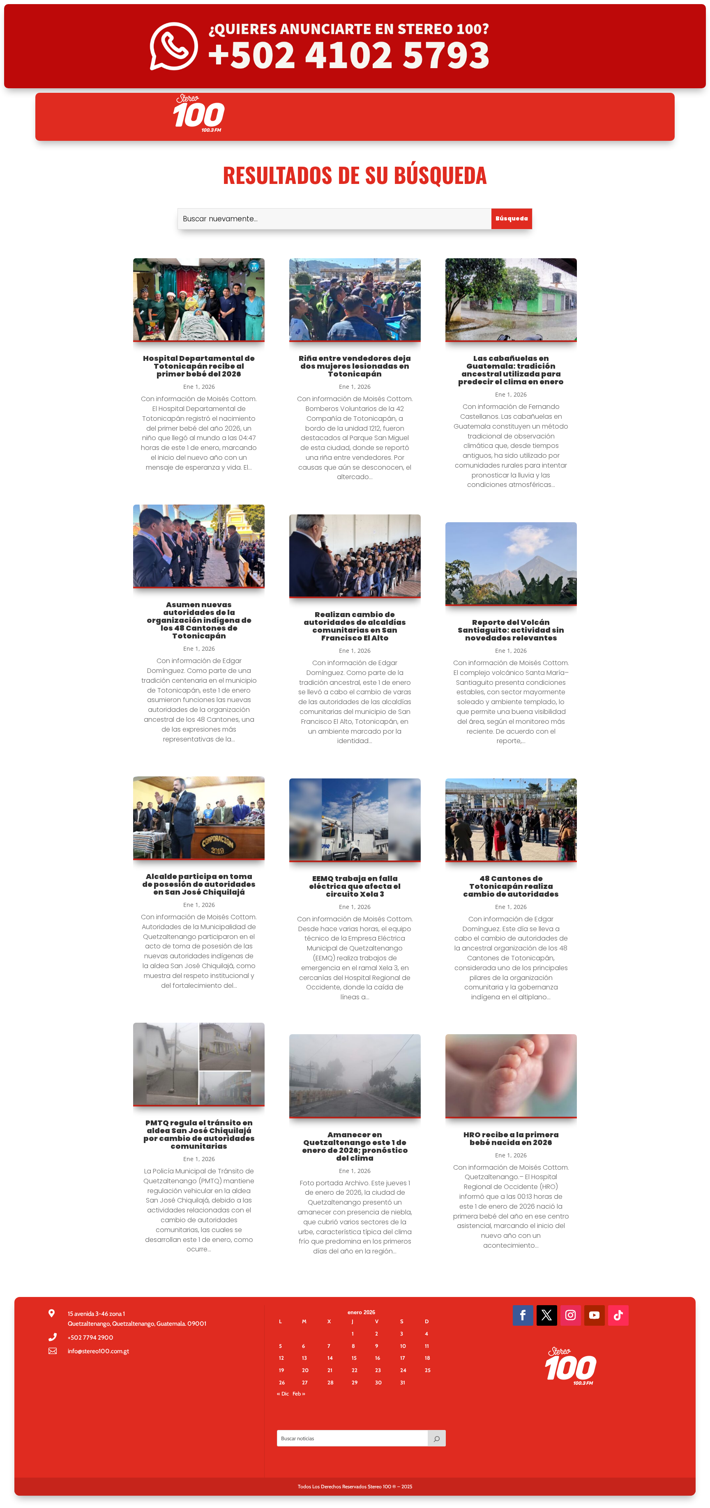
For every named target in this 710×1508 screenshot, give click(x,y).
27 (305, 1382)
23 (378, 1370)
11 (427, 1346)
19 (281, 1370)
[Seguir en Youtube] (594, 1315)
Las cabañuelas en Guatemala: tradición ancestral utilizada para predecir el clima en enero (511, 370)
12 (281, 1357)
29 (354, 1382)
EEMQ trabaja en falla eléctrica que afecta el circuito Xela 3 (355, 886)
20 (305, 1370)
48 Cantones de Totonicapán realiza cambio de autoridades (511, 886)
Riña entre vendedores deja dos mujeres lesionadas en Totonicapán (355, 366)
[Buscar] (437, 1438)
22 (354, 1370)
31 (402, 1382)
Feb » (299, 1393)
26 (282, 1382)
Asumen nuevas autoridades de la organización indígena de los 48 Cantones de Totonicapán (199, 620)
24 (403, 1370)
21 (329, 1370)
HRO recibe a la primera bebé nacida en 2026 (511, 1138)
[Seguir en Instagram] (570, 1315)
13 (304, 1357)
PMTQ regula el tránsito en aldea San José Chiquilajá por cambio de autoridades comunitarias (199, 1134)
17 (402, 1357)
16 (377, 1357)
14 (330, 1357)
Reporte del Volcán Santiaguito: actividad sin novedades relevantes (511, 630)
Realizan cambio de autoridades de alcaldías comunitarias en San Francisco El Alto (355, 626)
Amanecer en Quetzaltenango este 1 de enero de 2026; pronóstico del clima (355, 1146)
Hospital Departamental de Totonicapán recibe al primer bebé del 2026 (199, 366)
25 (428, 1370)
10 (403, 1346)
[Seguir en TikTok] (618, 1315)
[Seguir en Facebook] (523, 1315)
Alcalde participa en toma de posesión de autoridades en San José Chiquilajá (199, 884)
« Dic (283, 1393)
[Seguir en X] (547, 1315)
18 (427, 1357)
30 (378, 1382)
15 (354, 1357)
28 (330, 1382)
